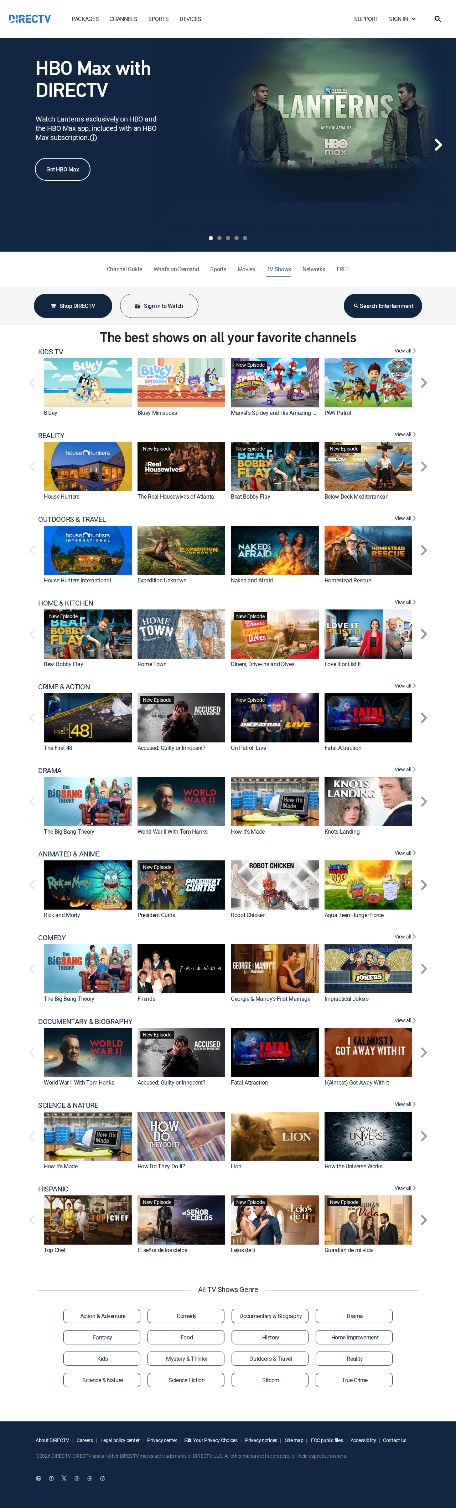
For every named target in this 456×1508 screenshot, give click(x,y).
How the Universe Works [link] (354, 1166)
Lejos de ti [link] (243, 1250)
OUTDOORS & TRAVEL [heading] (72, 519)
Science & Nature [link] (102, 1380)
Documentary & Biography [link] (270, 1316)
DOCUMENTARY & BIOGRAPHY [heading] (85, 1021)
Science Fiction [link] (186, 1380)
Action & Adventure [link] (102, 1316)
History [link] (270, 1337)
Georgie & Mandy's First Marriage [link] (270, 999)
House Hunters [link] (61, 496)
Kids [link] (102, 1359)
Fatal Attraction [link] (343, 748)
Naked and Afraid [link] (252, 580)
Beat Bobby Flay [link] (250, 496)
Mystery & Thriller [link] (186, 1359)
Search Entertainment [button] (386, 306)
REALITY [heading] (51, 435)
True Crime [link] (355, 1380)
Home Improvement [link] (355, 1337)
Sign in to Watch (163, 306)
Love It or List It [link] (343, 664)
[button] (437, 19)
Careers (84, 1440)
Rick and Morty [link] (62, 915)
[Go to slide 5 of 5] (245, 238)
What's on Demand (176, 269)
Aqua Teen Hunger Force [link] (354, 915)
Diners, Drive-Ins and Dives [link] (262, 664)
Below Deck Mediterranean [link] (357, 496)
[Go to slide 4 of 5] (236, 238)
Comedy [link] (187, 1316)
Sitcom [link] (270, 1380)
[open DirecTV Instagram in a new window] (77, 1478)
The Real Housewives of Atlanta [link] (176, 496)
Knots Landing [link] (342, 831)
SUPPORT (366, 19)
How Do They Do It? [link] (161, 1166)
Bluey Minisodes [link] (157, 413)
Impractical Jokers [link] (347, 999)
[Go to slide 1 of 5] (211, 238)
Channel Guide (124, 269)
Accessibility (362, 1440)
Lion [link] (236, 1166)
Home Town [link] (152, 664)
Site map (293, 1440)
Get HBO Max (62, 169)
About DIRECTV (52, 1440)
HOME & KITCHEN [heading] (65, 603)
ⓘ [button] (93, 138)
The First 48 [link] (58, 748)
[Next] (438, 144)
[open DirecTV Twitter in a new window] (64, 1478)
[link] (88, 382)
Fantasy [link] (102, 1337)
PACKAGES (85, 19)
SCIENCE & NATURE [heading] (68, 1105)
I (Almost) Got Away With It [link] (357, 1082)
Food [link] (187, 1337)
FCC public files (326, 1440)
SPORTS (158, 19)
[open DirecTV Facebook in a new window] (51, 1478)
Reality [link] (355, 1359)
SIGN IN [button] (398, 19)
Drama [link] (355, 1316)
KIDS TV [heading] (50, 351)
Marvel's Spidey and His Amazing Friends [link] (280, 413)
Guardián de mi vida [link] (349, 1250)
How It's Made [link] (248, 831)
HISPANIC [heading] (53, 1189)
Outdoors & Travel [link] (270, 1359)
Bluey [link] (50, 413)
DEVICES (190, 19)
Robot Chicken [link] (248, 915)
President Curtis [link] (156, 915)
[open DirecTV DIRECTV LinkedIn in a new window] (38, 1478)
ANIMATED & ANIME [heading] (69, 854)
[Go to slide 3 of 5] (228, 238)
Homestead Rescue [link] (348, 580)
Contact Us (394, 1440)
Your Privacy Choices (215, 1440)
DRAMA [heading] (50, 770)
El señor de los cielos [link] (162, 1250)
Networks (313, 269)
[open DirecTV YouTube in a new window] (90, 1478)
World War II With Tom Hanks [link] (173, 831)
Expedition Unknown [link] (162, 580)
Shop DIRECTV (77, 306)
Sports (218, 269)
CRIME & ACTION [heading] (64, 686)
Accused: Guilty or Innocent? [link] (172, 748)
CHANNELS (123, 19)
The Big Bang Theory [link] (69, 831)
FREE (343, 269)
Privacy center (161, 1440)
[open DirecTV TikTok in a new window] (102, 1478)
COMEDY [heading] (52, 937)
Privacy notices (261, 1440)
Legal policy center (120, 1440)
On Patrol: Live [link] (248, 748)
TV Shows (278, 269)
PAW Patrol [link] (338, 413)
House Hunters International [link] (77, 580)
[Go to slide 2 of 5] (219, 238)
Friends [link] (146, 999)
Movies (246, 269)
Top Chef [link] (55, 1250)
